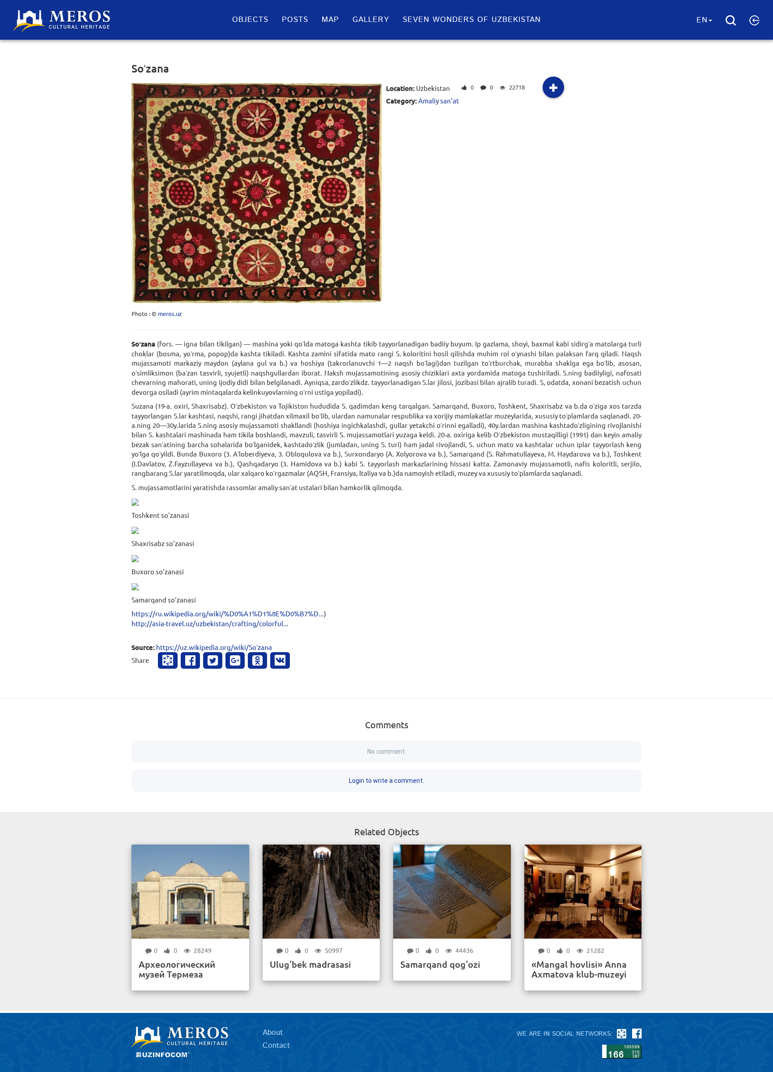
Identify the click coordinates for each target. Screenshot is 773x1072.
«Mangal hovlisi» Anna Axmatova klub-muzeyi (579, 969)
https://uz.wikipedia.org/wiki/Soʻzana (214, 647)
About (273, 1032)
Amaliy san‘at (438, 100)
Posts (295, 19)
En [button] (702, 20)
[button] (754, 20)
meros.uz (170, 313)
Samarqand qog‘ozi (440, 964)
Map (330, 19)
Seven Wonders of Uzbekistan (472, 19)
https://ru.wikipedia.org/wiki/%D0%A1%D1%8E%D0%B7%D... (228, 613)
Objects (250, 19)
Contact (276, 1045)
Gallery (371, 19)
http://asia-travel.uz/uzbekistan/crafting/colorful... (210, 623)
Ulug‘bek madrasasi (310, 964)
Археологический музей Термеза (177, 969)
